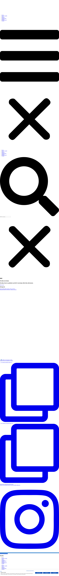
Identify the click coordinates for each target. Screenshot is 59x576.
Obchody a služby (4, 15)
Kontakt (3, 20)
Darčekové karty (4, 562)
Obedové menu (4, 18)
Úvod (3, 557)
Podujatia (3, 17)
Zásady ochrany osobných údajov (30, 570)
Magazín (3, 19)
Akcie (3, 16)
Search (1, 216)
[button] (29, 85)
